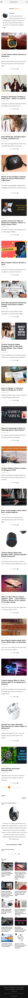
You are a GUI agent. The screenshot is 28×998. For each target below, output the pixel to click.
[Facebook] (9, 854)
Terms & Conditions (10, 989)
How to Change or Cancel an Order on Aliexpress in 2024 (12, 389)
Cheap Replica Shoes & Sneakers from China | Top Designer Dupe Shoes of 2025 (7, 929)
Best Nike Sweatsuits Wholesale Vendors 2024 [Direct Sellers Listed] (13, 304)
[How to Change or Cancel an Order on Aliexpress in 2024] (14, 374)
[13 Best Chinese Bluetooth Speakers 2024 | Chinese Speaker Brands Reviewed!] (14, 539)
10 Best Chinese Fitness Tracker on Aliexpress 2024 (13, 469)
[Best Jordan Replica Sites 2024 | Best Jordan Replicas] (14, 497)
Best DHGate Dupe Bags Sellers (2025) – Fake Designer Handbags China (21, 893)
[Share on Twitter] (13, 69)
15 (18, 787)
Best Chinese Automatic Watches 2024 (10, 769)
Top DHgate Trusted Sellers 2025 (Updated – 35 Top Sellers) (7, 945)
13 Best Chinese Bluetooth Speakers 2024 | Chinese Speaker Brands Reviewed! (14, 554)
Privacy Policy (19, 989)
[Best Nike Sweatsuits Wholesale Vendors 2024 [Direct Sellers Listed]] (14, 289)
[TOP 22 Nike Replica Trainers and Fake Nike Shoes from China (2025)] (7, 866)
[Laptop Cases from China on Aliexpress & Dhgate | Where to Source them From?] (14, 207)
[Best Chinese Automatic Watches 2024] (14, 755)
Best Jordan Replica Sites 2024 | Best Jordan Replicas (14, 511)
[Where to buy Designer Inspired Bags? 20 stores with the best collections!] (14, 163)
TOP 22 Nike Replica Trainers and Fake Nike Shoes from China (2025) (7, 874)
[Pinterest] (15, 854)
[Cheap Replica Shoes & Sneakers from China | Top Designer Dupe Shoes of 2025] (7, 922)
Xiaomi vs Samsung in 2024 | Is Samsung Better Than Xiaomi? (13, 429)
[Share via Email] (17, 69)
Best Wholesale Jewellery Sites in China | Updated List (13, 137)
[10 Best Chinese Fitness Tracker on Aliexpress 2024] (14, 454)
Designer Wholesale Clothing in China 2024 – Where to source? (13, 97)
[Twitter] (12, 854)
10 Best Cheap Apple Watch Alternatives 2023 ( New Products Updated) (6, 911)
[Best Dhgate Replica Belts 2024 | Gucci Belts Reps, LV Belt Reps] (14, 627)
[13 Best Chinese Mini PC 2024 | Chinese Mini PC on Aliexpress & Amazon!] (14, 667)
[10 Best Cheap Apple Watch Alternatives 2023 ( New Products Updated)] (7, 904)
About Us (6, 987)
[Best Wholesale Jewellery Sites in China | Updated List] (14, 123)
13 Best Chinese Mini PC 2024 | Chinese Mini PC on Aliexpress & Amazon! (13, 682)
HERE (19, 844)
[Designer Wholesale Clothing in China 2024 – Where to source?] (14, 83)
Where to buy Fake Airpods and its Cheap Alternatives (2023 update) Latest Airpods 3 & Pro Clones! (7, 894)
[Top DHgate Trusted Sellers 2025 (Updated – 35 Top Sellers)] (7, 938)
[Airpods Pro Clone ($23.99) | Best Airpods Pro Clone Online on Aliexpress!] (14, 711)
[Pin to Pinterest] (14, 69)
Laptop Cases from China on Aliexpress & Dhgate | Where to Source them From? (13, 222)
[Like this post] (10, 69)
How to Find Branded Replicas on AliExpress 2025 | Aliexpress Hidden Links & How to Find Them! (20, 912)
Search (3, 795)
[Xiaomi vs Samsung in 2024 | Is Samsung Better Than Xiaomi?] (14, 414)
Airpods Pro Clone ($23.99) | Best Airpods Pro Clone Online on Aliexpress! (14, 726)
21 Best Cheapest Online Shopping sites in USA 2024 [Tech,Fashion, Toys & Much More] (12, 347)
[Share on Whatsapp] (16, 69)
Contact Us (14, 991)
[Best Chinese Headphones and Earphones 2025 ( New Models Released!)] (21, 922)
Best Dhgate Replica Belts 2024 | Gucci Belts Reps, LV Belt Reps (13, 641)
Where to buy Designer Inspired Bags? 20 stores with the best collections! (13, 178)
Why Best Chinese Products (17, 987)
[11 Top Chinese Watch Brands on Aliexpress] (14, 41)
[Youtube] (18, 854)
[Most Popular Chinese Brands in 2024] (14, 249)
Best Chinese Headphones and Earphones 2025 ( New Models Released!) (20, 929)
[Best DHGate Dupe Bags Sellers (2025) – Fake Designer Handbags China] (21, 886)
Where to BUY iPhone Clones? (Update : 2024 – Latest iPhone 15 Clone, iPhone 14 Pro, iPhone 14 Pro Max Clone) (13, 599)
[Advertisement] (14, 968)
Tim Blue (11, 13)
